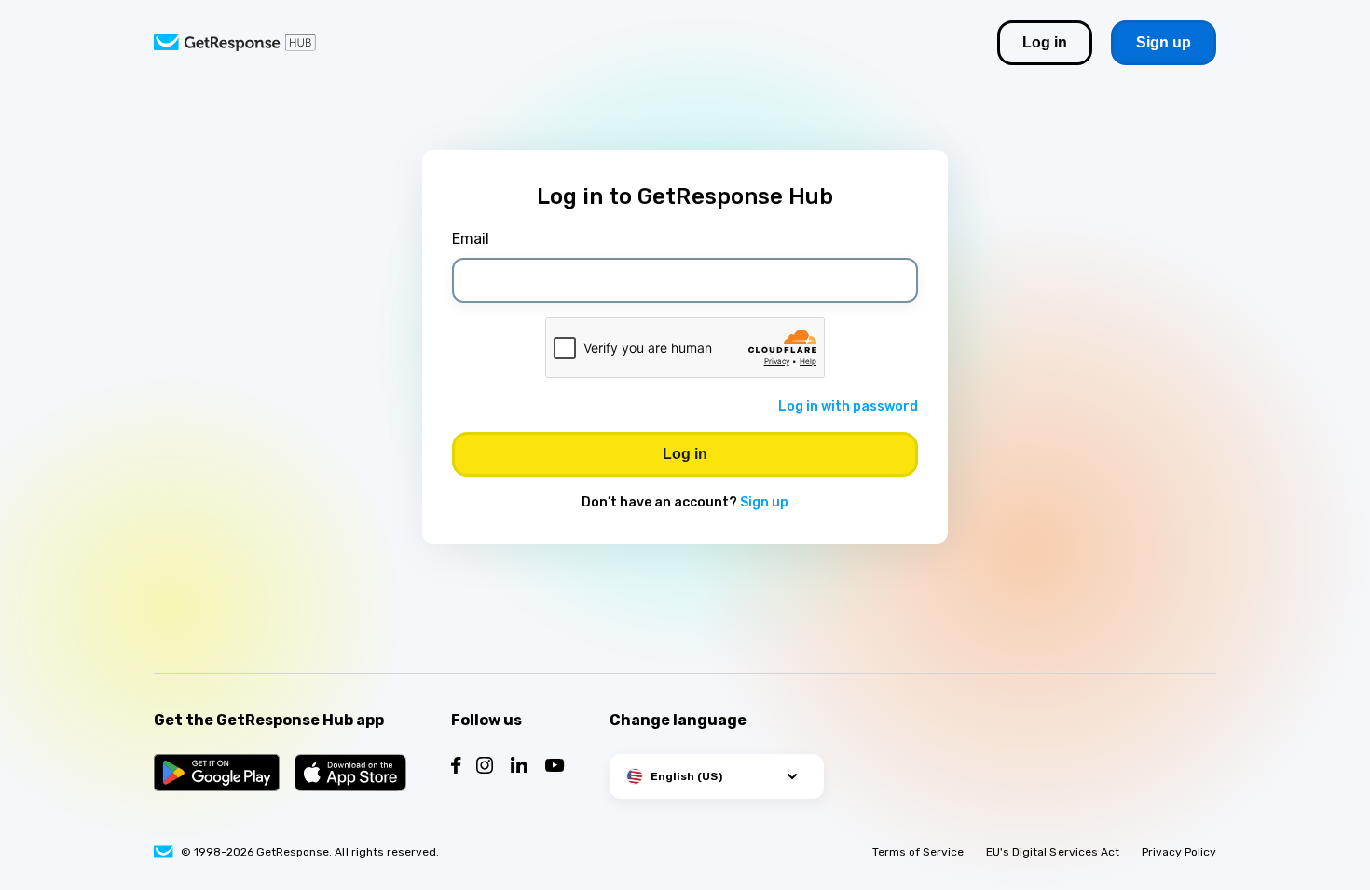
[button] (717, 776)
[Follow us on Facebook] (456, 767)
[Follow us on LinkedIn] (519, 767)
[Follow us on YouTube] (555, 767)
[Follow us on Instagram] (484, 767)
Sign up (764, 502)
